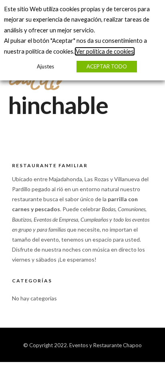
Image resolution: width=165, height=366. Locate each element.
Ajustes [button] (45, 66)
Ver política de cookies (105, 51)
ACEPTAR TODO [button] (107, 66)
